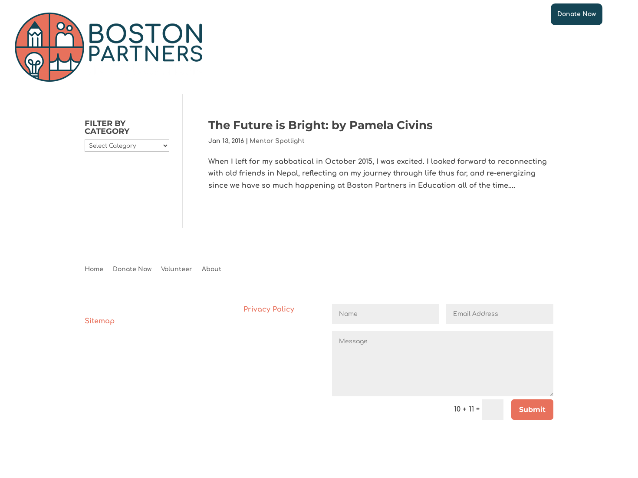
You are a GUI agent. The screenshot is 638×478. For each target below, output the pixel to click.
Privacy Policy (268, 309)
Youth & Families (361, 47)
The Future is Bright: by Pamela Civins (320, 125)
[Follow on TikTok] (491, 270)
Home (94, 269)
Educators (299, 47)
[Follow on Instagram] (439, 270)
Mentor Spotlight (277, 141)
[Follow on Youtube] (456, 270)
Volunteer (176, 269)
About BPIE (515, 47)
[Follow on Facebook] (421, 270)
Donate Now (576, 14)
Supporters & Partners (442, 47)
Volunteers (247, 47)
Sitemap (100, 321)
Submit (532, 409)
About (211, 269)
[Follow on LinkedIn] (473, 270)
